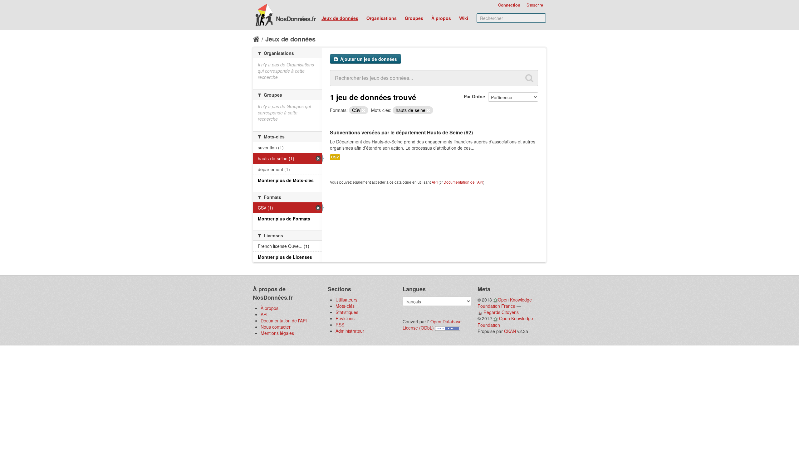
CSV (335, 157)
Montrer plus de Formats (284, 218)
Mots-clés (345, 306)
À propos (441, 18)
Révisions (345, 318)
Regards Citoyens (501, 312)
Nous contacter (276, 327)
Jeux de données (339, 18)
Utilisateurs (346, 300)
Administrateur (350, 331)
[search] (529, 78)
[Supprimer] (363, 110)
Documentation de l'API (463, 182)
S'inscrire (535, 5)
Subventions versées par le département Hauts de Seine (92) (401, 132)
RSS (340, 324)
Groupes (414, 18)
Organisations (381, 18)
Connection (509, 5)
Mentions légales (277, 333)
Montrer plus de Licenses (285, 257)
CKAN (510, 331)
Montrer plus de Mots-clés (286, 180)
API (435, 182)
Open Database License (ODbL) (432, 324)
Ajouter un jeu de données (368, 59)
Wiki (463, 18)
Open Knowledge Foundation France (505, 303)
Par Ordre (474, 96)
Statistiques (347, 312)
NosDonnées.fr (296, 18)
